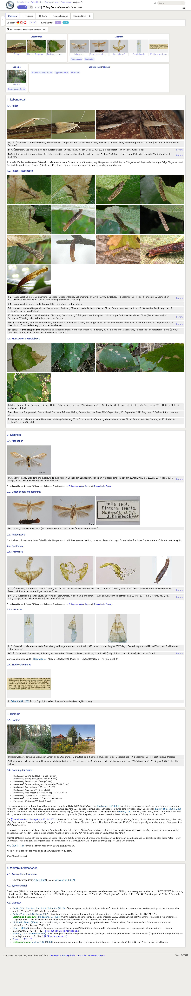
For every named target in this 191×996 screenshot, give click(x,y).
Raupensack (76, 59)
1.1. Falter (12, 106)
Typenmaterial (61, 72)
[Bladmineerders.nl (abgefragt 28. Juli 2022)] (34, 819)
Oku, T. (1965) (20, 928)
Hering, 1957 (125, 812)
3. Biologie (13, 714)
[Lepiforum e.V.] (10, 5)
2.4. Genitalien (15, 546)
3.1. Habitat (13, 720)
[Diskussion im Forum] (102, 486)
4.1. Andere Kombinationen (22, 874)
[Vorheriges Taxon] (19, 7)
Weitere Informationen (99, 67)
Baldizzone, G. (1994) (49, 917)
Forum (179, 150)
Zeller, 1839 (39, 880)
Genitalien (89, 59)
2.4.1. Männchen (15, 552)
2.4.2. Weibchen (14, 610)
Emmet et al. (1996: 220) (168, 809)
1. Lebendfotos (16, 99)
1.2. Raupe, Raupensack (20, 171)
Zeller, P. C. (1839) (42, 942)
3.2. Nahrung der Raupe (19, 770)
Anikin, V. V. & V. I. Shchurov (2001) (31, 914)
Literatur (75, 72)
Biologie (17, 67)
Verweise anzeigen (96, 955)
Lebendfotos (36, 37)
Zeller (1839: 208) (20, 701)
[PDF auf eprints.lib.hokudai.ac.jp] (63, 931)
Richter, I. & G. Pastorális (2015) (29, 934)
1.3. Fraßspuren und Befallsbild (23, 338)
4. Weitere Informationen (22, 868)
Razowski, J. (39, 659)
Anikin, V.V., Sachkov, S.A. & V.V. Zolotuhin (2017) (39, 908)
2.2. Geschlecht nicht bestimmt (24, 492)
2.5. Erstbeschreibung (19, 664)
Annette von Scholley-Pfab (62, 955)
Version (81, 955)
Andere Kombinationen (42, 72)
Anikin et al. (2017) (65, 880)
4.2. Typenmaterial (17, 885)
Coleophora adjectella (78, 486)
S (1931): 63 (22, 939)
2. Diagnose (14, 435)
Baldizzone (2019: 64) (108, 806)
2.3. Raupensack (16, 534)
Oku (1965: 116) (15, 846)
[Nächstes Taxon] (25, 7)
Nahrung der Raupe (16, 89)
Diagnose (119, 37)
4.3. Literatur (14, 903)
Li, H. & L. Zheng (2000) (25, 922)
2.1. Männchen (15, 441)
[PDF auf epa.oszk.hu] (55, 936)
